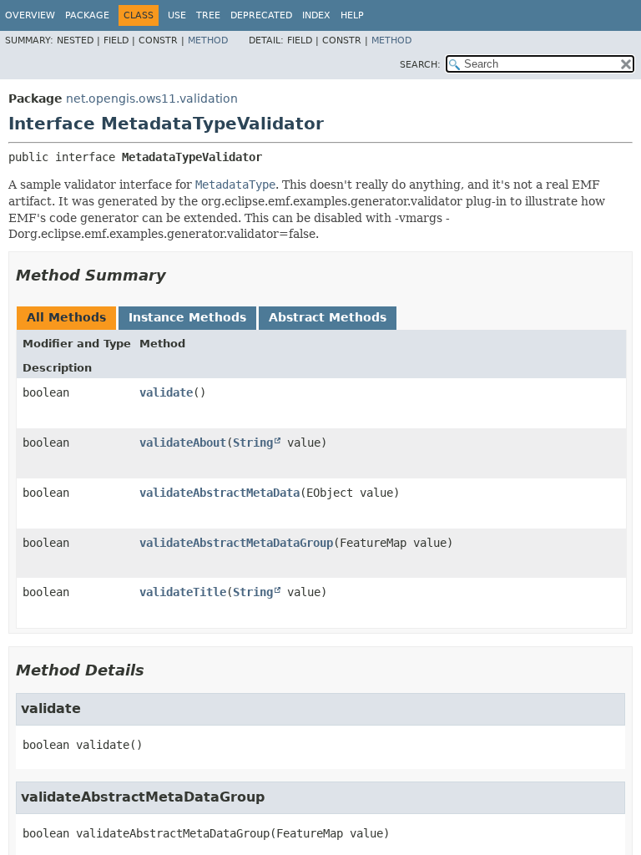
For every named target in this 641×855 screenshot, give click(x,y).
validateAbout (182, 442)
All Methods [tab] (66, 317)
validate (166, 392)
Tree (208, 15)
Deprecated (261, 15)
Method (208, 40)
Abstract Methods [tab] (327, 317)
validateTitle (182, 592)
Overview (30, 15)
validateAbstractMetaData (219, 492)
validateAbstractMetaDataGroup (236, 542)
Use (177, 15)
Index (316, 15)
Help (352, 15)
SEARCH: (420, 64)
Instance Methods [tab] (187, 317)
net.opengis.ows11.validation (152, 98)
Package (87, 15)
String (253, 442)
